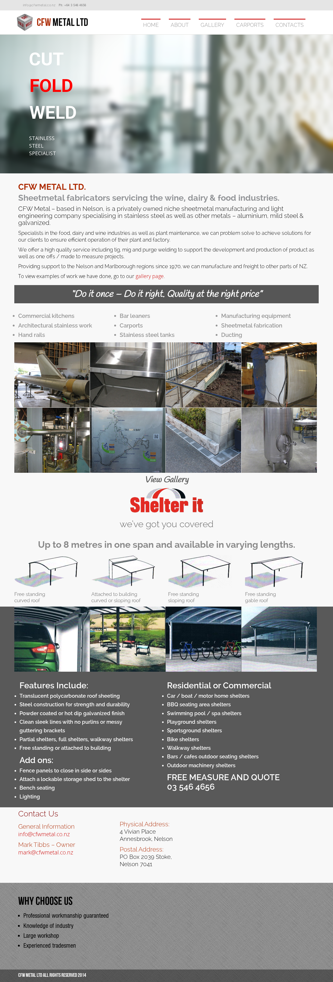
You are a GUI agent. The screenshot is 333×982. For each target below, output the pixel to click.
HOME (151, 25)
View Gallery (166, 480)
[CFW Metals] (52, 30)
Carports (250, 25)
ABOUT (180, 25)
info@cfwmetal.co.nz (39, 5)
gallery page (150, 276)
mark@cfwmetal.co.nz (45, 852)
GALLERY (212, 25)
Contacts (290, 25)
